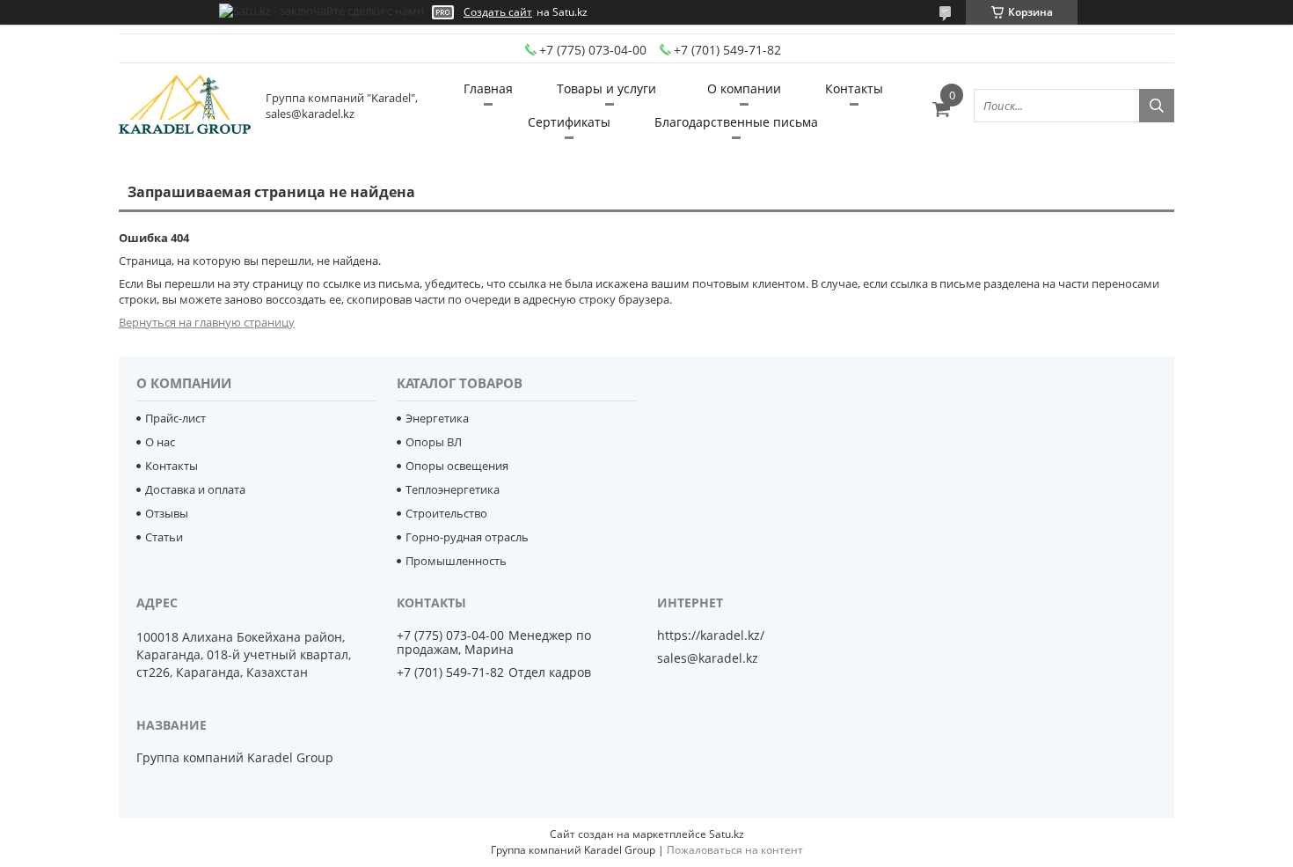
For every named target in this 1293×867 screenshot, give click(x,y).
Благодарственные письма (736, 122)
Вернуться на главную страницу (207, 322)
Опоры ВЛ (433, 442)
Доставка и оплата (195, 489)
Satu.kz (726, 834)
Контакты (854, 88)
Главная (488, 88)
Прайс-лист (175, 418)
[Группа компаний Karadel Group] (185, 105)
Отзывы (166, 513)
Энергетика (437, 418)
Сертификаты (569, 122)
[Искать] (1156, 105)
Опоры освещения (456, 466)
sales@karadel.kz (707, 658)
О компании (744, 88)
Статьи (164, 537)
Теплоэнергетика (452, 489)
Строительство (446, 513)
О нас (160, 442)
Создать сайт (498, 12)
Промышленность (456, 561)
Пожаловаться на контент (735, 849)
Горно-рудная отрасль (467, 537)
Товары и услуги (606, 88)
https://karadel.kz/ (710, 635)
